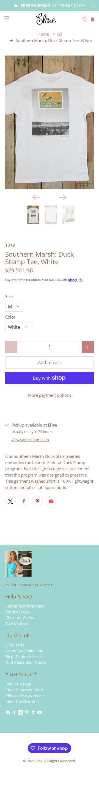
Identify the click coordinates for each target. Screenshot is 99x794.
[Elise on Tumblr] (33, 713)
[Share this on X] (10, 501)
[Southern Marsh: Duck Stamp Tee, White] (49, 122)
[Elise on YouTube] (39, 713)
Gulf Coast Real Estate (26, 662)
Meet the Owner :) (22, 701)
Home (43, 34)
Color (10, 317)
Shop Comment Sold (24, 689)
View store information (30, 439)
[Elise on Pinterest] (26, 713)
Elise (39, 761)
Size (9, 296)
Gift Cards (15, 645)
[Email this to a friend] (51, 501)
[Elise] (49, 19)
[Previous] (36, 197)
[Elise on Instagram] (20, 713)
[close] (93, 6)
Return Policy (18, 611)
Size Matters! (17, 623)
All (59, 34)
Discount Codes (20, 617)
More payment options (49, 395)
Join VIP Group (19, 684)
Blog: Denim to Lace (24, 656)
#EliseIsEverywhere (23, 695)
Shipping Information (25, 606)
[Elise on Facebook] (14, 713)
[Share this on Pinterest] (37, 501)
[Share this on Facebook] (24, 501)
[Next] (63, 197)
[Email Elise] (8, 713)
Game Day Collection (24, 650)
